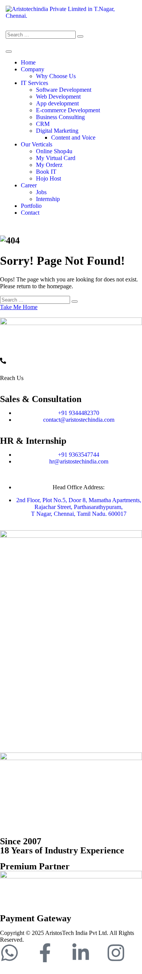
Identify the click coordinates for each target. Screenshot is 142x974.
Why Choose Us (56, 76)
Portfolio (31, 206)
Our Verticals (36, 144)
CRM (43, 124)
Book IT (46, 171)
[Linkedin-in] (80, 952)
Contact (30, 212)
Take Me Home (18, 307)
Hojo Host (48, 178)
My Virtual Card (55, 158)
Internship (48, 199)
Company (32, 69)
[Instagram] (115, 952)
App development (57, 103)
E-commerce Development (68, 110)
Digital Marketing (57, 130)
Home (28, 62)
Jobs (41, 192)
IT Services (34, 83)
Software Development (63, 89)
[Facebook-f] (45, 952)
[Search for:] (41, 34)
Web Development (58, 96)
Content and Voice (73, 137)
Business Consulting (60, 117)
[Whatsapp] (9, 952)
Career (29, 185)
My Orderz (49, 165)
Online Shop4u (54, 151)
